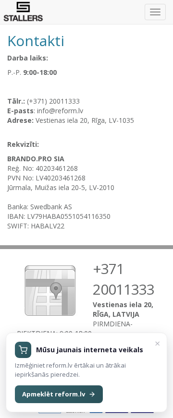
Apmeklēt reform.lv (53, 394)
